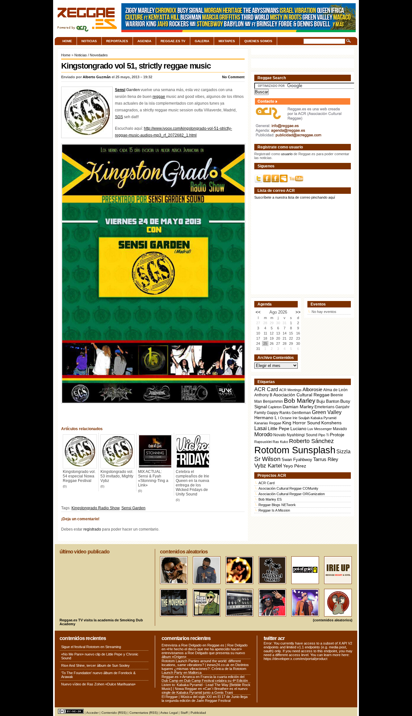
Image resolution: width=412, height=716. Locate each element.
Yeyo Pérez (294, 465)
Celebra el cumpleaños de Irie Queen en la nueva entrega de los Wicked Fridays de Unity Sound (192, 482)
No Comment (233, 77)
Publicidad (198, 712)
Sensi (120, 90)
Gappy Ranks (279, 412)
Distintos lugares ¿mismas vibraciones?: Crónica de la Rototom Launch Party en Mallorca (205, 668)
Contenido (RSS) (113, 712)
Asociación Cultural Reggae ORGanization (291, 494)
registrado (92, 529)
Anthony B (263, 395)
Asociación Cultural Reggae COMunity (288, 488)
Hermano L (265, 417)
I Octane (285, 418)
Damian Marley (298, 406)
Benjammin (273, 401)
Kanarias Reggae (267, 423)
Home (67, 41)
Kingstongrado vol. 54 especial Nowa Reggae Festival (79, 476)
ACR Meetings (290, 390)
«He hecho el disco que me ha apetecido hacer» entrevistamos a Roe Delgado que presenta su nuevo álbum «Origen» (203, 653)
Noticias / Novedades (91, 55)
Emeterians (324, 407)
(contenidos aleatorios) (332, 620)
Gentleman (301, 412)
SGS (119, 117)
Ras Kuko (280, 442)
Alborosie (312, 389)
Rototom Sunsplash (294, 450)
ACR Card (266, 389)
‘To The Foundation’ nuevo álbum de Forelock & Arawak (98, 675)
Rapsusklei (263, 442)
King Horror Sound (301, 422)
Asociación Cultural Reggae (301, 394)
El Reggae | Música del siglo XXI (187, 697)
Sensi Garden (133, 508)
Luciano (298, 428)
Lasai (260, 428)
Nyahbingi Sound (302, 435)
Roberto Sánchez (311, 441)
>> (298, 312)
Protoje (337, 434)
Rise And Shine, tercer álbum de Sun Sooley (95, 665)
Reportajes (117, 41)
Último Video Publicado (84, 551)
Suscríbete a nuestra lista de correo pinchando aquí (294, 197)
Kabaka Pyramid (323, 418)
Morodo (263, 434)
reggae (159, 96)
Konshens (331, 422)
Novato (279, 435)
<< (258, 312)
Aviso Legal (169, 712)
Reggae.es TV (173, 41)
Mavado (340, 429)
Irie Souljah (301, 418)
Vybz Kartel (268, 466)
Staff (184, 712)
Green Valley (327, 412)
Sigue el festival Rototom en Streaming (91, 647)
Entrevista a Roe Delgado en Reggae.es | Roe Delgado (205, 645)
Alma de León (335, 390)
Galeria (202, 41)
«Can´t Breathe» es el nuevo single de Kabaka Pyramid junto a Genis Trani (205, 690)
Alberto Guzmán (97, 77)
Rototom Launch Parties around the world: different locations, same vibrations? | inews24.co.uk (201, 663)
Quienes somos (258, 41)
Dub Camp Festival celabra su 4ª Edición (216, 681)
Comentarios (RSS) (143, 712)
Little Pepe (278, 428)
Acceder (92, 712)
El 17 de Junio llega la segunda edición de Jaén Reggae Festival (205, 698)
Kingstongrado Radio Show (95, 508)
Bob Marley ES (270, 499)
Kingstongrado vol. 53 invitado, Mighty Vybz (116, 476)
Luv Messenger (319, 429)
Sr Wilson (267, 459)
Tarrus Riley (325, 459)
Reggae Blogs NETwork (277, 505)
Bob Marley (299, 400)
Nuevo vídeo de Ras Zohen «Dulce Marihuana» (98, 684)
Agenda (144, 41)
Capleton (275, 407)
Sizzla (343, 451)
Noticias (89, 41)
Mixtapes (227, 41)
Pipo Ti (323, 435)
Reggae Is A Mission (274, 510)
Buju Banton (327, 401)
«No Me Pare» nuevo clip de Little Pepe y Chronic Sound (99, 656)
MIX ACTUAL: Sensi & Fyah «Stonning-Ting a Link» (153, 478)
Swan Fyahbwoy (297, 459)
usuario (287, 154)
